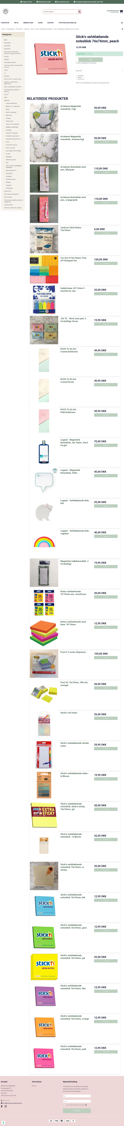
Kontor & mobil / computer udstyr (12, 79)
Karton (7, 142)
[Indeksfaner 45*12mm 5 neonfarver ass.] (44, 300)
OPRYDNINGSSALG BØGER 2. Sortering (12, 90)
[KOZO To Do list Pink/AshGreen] (44, 421)
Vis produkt (106, 111)
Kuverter (8, 153)
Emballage (8, 130)
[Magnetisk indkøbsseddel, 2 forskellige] (44, 572)
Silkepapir (8, 182)
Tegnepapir (9, 185)
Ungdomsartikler (8, 205)
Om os (16, 23)
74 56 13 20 (6, 1100)
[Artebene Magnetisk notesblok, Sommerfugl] (44, 148)
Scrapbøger (9, 176)
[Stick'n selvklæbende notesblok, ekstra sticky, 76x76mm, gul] (44, 815)
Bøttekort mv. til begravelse (13, 106)
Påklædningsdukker (11, 159)
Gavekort (6, 59)
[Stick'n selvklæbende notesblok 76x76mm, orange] (44, 1027)
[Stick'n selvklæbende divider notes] (44, 754)
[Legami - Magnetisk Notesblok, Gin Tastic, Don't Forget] (44, 451)
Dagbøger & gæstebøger (12, 127)
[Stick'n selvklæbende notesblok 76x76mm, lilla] (44, 997)
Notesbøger (9, 156)
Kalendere (6, 76)
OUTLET (6, 94)
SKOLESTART (7, 191)
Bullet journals (9, 121)
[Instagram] (6, 1106)
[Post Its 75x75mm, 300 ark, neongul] (44, 694)
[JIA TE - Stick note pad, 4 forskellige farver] (44, 330)
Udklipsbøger (9, 188)
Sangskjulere (9, 173)
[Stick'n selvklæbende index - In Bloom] (44, 785)
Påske (5, 97)
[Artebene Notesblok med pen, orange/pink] (44, 209)
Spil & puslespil (8, 197)
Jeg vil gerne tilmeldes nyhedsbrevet (78, 1104)
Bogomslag (9, 115)
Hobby (6, 70)
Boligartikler (7, 48)
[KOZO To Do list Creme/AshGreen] (44, 360)
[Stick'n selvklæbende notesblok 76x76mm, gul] (44, 967)
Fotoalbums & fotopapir (12, 133)
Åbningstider (28, 23)
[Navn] (77, 1096)
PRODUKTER (5, 23)
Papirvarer (6, 100)
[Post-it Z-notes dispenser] (44, 663)
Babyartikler (7, 45)
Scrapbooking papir (11, 179)
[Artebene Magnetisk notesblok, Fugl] (44, 118)
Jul (5, 73)
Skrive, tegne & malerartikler (11, 194)
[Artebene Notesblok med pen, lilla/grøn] (44, 178)
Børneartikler (7, 43)
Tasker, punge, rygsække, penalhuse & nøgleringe (13, 201)
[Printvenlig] (122, 29)
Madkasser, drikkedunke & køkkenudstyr (11, 82)
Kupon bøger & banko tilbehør (13, 150)
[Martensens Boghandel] (10, 12)
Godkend (76, 1111)
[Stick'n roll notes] (44, 724)
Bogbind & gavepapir (11, 112)
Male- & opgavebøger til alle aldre (12, 86)
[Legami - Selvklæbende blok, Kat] (44, 512)
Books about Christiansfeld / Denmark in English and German (12, 52)
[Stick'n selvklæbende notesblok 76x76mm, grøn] (44, 936)
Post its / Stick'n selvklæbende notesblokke (14, 166)
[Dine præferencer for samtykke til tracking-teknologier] (3, 1122)
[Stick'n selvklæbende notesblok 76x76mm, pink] (44, 1058)
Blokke (7, 109)
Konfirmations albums (11, 145)
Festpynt (6, 56)
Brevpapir (8, 118)
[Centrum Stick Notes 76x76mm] (44, 239)
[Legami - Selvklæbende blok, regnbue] (44, 542)
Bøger (5, 40)
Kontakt (50, 23)
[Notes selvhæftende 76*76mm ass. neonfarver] (44, 603)
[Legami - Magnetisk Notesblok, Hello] (44, 481)
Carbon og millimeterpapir (12, 124)
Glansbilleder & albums (10, 62)
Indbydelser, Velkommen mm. (13, 139)
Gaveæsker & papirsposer (12, 136)
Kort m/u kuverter (10, 148)
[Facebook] (1, 1106)
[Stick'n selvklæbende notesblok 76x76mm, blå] (44, 906)
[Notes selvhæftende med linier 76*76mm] (44, 633)
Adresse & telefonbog (11, 103)
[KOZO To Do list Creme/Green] (44, 390)
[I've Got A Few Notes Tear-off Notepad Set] (44, 269)
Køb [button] (90, 60)
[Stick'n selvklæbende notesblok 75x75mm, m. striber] (44, 876)
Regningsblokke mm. (11, 170)
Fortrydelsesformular (67, 23)
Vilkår (40, 23)
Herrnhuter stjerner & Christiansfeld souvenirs (13, 66)
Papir (7, 162)
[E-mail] (77, 1101)
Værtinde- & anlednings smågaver (13, 207)
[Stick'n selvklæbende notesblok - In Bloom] (44, 845)
